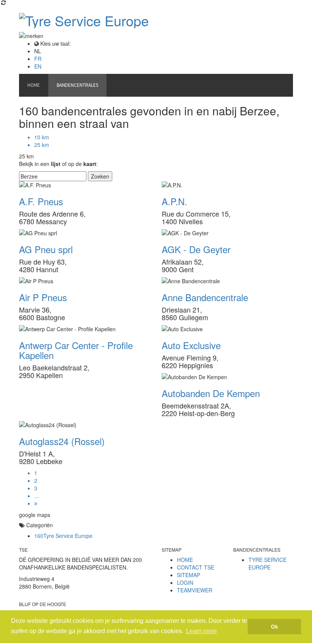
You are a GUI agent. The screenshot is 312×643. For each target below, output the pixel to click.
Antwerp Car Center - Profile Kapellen (76, 350)
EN (37, 66)
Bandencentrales (77, 85)
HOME (185, 559)
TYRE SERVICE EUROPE (267, 563)
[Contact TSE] (115, 81)
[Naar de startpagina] (156, 20)
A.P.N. (174, 201)
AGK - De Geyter (196, 249)
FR (37, 58)
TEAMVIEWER (194, 590)
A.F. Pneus (41, 201)
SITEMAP (188, 575)
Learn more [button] (201, 631)
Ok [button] (274, 627)
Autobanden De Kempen (211, 393)
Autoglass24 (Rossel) (62, 441)
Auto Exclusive (191, 345)
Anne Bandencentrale (205, 297)
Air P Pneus (43, 297)
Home (33, 85)
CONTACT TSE (195, 567)
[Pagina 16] (163, 503)
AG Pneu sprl (46, 249)
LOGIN (185, 582)
